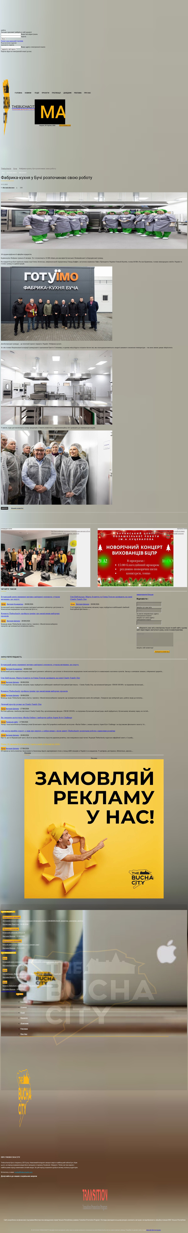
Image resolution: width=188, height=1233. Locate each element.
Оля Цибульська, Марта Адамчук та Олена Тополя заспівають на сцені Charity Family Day (40, 678)
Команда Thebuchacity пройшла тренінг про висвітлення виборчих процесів (34, 691)
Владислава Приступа (11, 924)
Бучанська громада (12, 172)
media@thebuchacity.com (23, 1172)
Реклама (27, 753)
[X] (32, 193)
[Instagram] (17, 163)
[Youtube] (34, 163)
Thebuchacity (6, 169)
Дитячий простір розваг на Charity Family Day (21, 704)
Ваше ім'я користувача (29, 34)
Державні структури (10, 929)
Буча (15, 169)
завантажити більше (145, 594)
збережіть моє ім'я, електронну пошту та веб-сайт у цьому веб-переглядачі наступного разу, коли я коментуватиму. (162, 629)
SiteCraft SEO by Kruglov (153, 1230)
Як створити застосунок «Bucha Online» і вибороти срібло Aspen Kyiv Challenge (36, 717)
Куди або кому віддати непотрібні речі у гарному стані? (21, 944)
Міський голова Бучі (17, 508)
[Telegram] (25, 163)
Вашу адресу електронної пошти (33, 47)
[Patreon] (21, 163)
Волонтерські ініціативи (12, 941)
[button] (66, 97)
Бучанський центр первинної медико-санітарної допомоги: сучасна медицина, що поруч (40, 664)
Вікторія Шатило (8, 187)
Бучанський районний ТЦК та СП (14, 932)
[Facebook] (12, 163)
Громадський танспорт (11, 917)
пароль (23, 36)
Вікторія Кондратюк (15, 604)
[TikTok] (30, 163)
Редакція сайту (12, 722)
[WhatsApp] (40, 193)
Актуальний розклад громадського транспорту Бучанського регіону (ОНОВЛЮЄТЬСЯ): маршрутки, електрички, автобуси (43, 921)
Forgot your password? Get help (12, 41)
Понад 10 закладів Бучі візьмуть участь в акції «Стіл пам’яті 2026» (30, 744)
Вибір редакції (22, 172)
